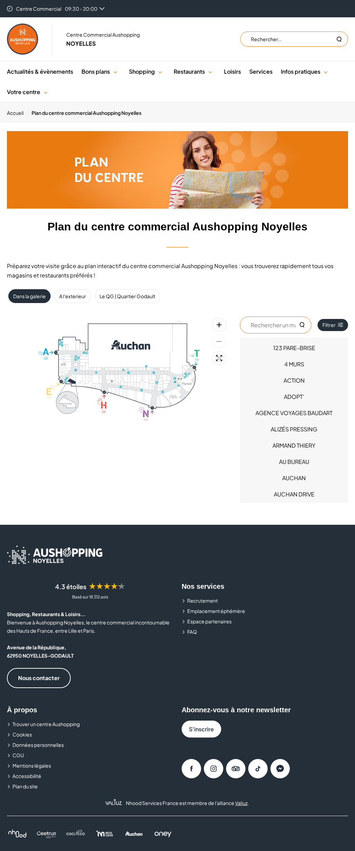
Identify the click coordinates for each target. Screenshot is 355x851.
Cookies (22, 734)
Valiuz (241, 803)
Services (260, 71)
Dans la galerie (29, 296)
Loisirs (232, 71)
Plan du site (25, 786)
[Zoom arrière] (219, 341)
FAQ (192, 632)
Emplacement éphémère (216, 611)
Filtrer (329, 325)
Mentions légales (31, 765)
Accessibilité (26, 776)
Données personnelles (38, 745)
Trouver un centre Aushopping (46, 724)
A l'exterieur (72, 296)
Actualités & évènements (40, 71)
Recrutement (202, 600)
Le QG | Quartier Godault (127, 296)
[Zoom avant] (219, 325)
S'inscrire (201, 729)
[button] (115, 71)
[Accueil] (22, 39)
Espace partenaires (209, 621)
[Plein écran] (219, 358)
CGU (18, 755)
